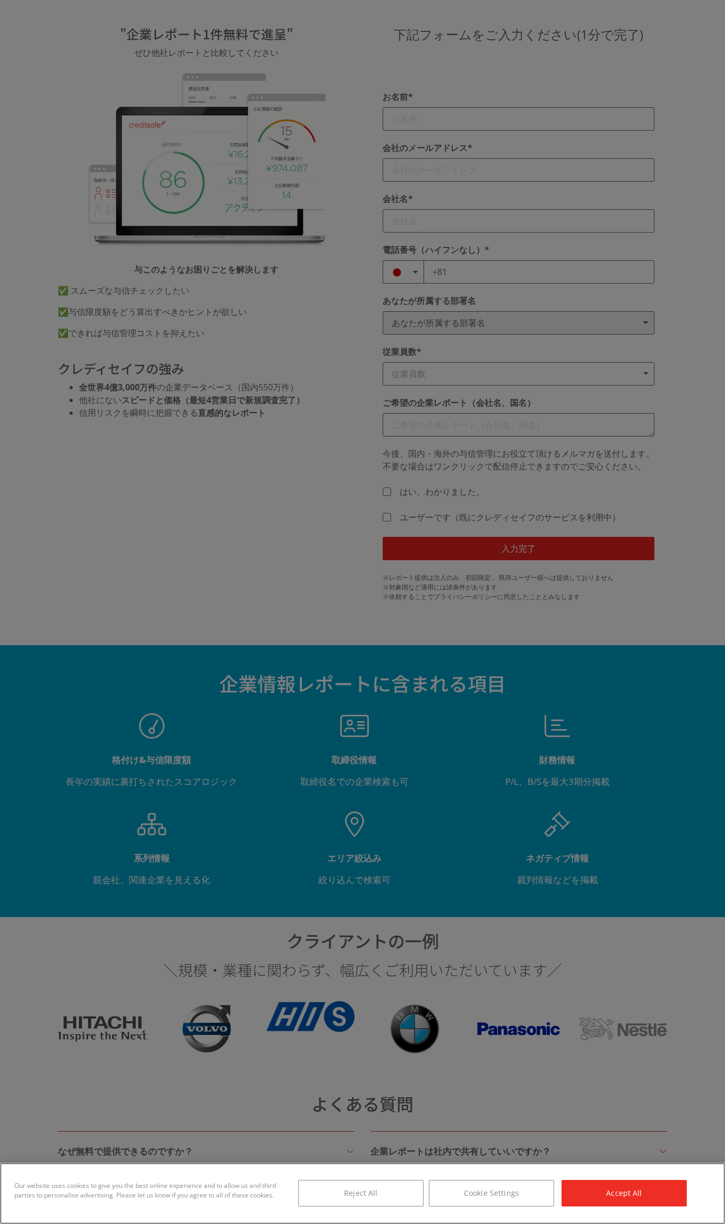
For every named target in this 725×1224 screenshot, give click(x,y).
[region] (362, 1193)
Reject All (360, 1193)
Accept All (624, 1193)
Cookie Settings (491, 1193)
